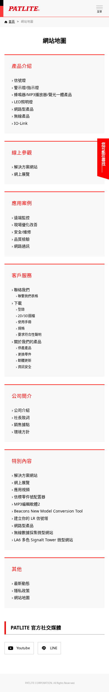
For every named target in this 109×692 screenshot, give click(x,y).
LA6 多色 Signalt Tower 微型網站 (43, 539)
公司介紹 (22, 410)
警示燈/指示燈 (26, 87)
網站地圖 (22, 597)
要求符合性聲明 (29, 334)
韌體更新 (24, 360)
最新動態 (22, 583)
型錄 (21, 309)
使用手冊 (24, 322)
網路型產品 (24, 109)
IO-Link (20, 123)
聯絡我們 (22, 289)
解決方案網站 (25, 166)
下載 (18, 303)
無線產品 (22, 116)
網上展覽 (22, 174)
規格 (21, 328)
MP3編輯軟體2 (27, 504)
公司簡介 (22, 395)
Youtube (23, 648)
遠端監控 (22, 217)
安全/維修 (22, 231)
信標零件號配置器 (29, 496)
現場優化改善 (25, 224)
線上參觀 (22, 152)
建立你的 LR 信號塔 (31, 518)
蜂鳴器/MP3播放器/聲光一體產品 (43, 94)
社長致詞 (22, 417)
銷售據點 (22, 424)
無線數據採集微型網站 (33, 532)
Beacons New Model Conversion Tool (48, 511)
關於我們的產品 (27, 341)
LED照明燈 (23, 101)
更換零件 (24, 354)
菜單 (99, 11)
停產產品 (24, 348)
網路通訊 (22, 246)
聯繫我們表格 (28, 296)
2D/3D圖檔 (26, 315)
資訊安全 (24, 367)
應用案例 (22, 203)
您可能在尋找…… (103, 157)
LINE (53, 648)
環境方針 (22, 431)
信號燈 (20, 80)
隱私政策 (22, 590)
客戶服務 (22, 275)
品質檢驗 (22, 239)
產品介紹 (22, 66)
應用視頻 (22, 489)
